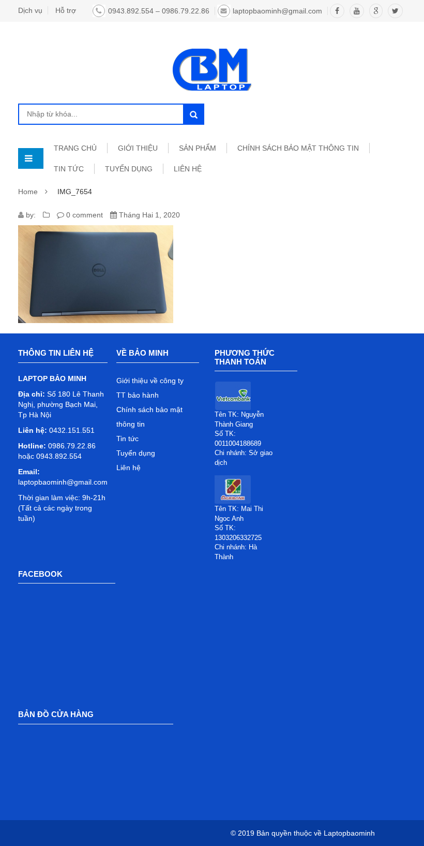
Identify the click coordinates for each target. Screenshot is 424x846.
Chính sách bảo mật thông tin (298, 148)
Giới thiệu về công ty (150, 380)
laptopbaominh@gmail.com (277, 11)
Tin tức (127, 438)
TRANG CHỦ (75, 148)
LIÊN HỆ (188, 169)
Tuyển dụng (135, 453)
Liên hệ (128, 467)
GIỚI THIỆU (138, 148)
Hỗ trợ (65, 10)
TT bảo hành (137, 395)
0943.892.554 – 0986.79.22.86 (158, 11)
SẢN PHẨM (197, 148)
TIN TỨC (69, 169)
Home (28, 191)
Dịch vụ (30, 10)
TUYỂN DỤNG (129, 169)
